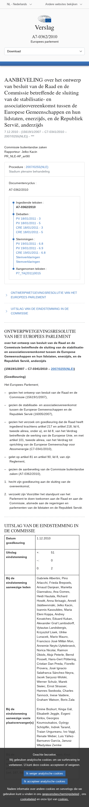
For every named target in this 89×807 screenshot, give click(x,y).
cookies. (63, 799)
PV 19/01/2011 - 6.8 (29, 243)
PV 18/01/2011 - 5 (28, 223)
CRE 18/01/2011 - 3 (29, 227)
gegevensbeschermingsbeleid (60, 794)
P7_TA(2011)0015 (28, 273)
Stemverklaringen (28, 257)
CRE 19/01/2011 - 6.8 (31, 252)
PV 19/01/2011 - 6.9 (29, 248)
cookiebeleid (28, 799)
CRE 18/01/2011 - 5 (29, 232)
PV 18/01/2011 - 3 (28, 218)
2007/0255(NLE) (37, 167)
